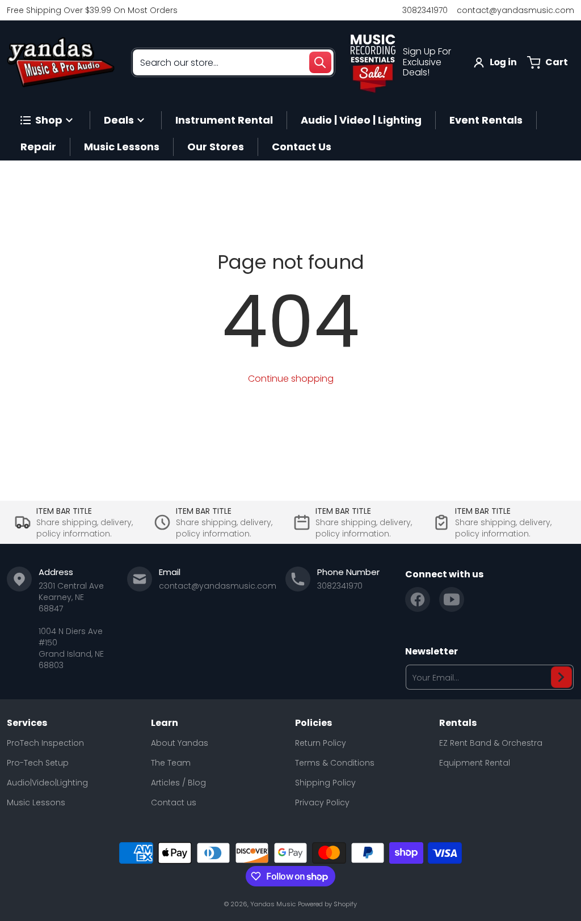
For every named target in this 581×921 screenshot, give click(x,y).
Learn (164, 723)
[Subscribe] (561, 677)
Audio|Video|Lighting (47, 782)
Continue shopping (291, 378)
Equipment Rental (474, 762)
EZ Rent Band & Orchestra (490, 743)
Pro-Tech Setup (38, 762)
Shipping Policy (325, 782)
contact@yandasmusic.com (515, 10)
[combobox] (233, 62)
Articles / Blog (178, 782)
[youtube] (451, 599)
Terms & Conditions (334, 762)
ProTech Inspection (45, 743)
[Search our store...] (320, 62)
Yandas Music (273, 904)
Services (27, 723)
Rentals (458, 723)
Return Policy (320, 743)
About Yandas (179, 743)
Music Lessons (36, 802)
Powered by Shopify (327, 904)
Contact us (173, 802)
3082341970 (425, 10)
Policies (313, 723)
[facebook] (417, 599)
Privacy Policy (322, 802)
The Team (171, 762)
